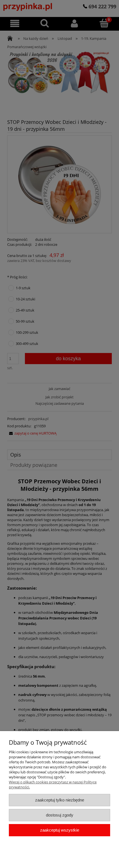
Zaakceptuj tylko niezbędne (59, 800)
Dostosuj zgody (59, 815)
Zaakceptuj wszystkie (59, 830)
